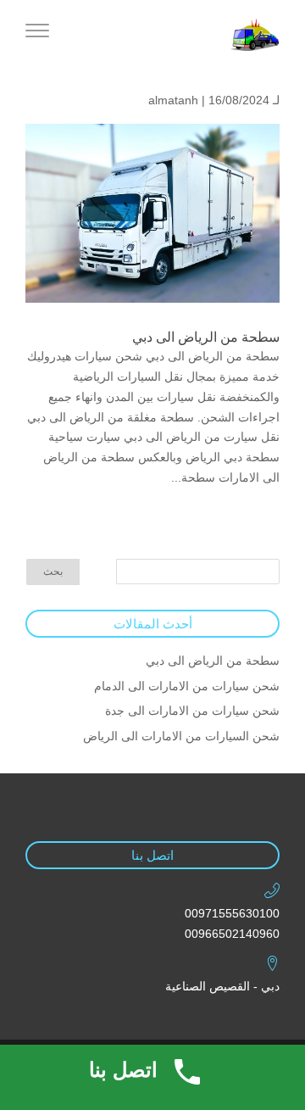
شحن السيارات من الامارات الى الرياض (181, 736)
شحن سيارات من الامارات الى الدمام (187, 686)
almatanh (173, 100)
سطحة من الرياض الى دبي (206, 337)
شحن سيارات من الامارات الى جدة (192, 710)
